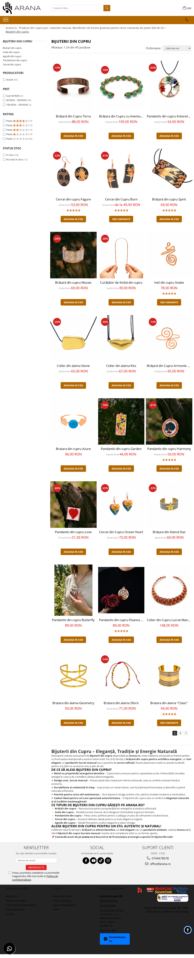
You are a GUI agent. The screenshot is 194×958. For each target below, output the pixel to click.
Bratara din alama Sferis (121, 703)
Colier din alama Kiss (121, 365)
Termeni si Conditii (16, 900)
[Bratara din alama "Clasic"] (169, 675)
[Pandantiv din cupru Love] (73, 504)
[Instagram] (108, 860)
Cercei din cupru (12, 64)
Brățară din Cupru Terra (73, 116)
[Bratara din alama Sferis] (121, 675)
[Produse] (6, 21)
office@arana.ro (160, 864)
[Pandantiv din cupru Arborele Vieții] (169, 86)
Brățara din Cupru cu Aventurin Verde (122, 116)
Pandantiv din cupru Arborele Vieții (169, 116)
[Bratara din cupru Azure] (73, 421)
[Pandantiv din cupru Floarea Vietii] (121, 590)
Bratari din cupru (12, 48)
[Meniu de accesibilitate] (187, 930)
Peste (9, 121)
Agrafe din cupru (12, 56)
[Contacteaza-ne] (187, 20)
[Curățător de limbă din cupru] (121, 255)
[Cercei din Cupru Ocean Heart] (121, 504)
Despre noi (12, 896)
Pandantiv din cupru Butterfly (73, 620)
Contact (10, 914)
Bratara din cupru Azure (73, 449)
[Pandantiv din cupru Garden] (121, 421)
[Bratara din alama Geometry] (73, 675)
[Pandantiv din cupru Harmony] (169, 421)
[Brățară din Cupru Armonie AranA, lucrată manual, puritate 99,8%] (169, 338)
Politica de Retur (62, 900)
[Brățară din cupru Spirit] (169, 172)
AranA (9, 79)
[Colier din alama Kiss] (121, 338)
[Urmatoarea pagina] (185, 733)
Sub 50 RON (13, 95)
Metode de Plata (62, 896)
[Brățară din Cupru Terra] (73, 86)
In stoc (10, 155)
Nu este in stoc (14, 159)
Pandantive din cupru (15, 60)
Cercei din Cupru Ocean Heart (121, 532)
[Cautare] (106, 8)
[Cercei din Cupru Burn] (121, 172)
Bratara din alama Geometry (73, 703)
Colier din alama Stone (73, 365)
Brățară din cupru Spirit (169, 199)
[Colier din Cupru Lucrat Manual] (169, 590)
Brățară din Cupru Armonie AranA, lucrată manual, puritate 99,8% (169, 365)
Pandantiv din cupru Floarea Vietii (122, 620)
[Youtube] (93, 860)
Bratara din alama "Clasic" (169, 703)
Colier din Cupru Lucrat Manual (169, 620)
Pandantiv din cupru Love (73, 532)
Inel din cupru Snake (169, 282)
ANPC (56, 909)
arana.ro (87, 836)
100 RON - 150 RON (17, 104)
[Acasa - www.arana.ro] (22, 8)
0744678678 (160, 858)
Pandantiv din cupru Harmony (169, 449)
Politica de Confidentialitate (21, 905)
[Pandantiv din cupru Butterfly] (73, 590)
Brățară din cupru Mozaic (73, 282)
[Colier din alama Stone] (73, 338)
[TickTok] (100, 860)
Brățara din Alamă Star (169, 532)
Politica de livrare (15, 909)
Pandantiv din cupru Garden (121, 449)
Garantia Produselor (64, 905)
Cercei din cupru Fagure (73, 199)
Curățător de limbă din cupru (121, 282)
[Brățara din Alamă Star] (169, 504)
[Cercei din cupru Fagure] (73, 172)
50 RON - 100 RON (16, 100)
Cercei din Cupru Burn (121, 199)
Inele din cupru (11, 52)
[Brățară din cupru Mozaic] (73, 255)
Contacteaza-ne (117, 939)
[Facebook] (86, 860)
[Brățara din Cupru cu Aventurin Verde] (121, 86)
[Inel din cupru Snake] (169, 255)
